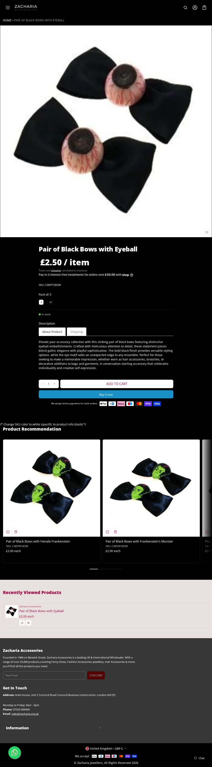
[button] (185, 7)
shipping (56, 270)
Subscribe (96, 675)
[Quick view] (7, 531)
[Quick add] (15, 531)
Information (17, 727)
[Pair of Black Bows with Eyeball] (106, 615)
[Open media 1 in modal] (106, 131)
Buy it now (106, 394)
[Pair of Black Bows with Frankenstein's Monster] (151, 488)
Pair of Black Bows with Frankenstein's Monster (139, 541)
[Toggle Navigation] (7, 7)
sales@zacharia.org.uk (25, 714)
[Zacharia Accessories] (25, 7)
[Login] (195, 7)
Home (7, 20)
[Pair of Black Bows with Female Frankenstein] (51, 488)
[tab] (52, 331)
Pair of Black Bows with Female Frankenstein (38, 541)
